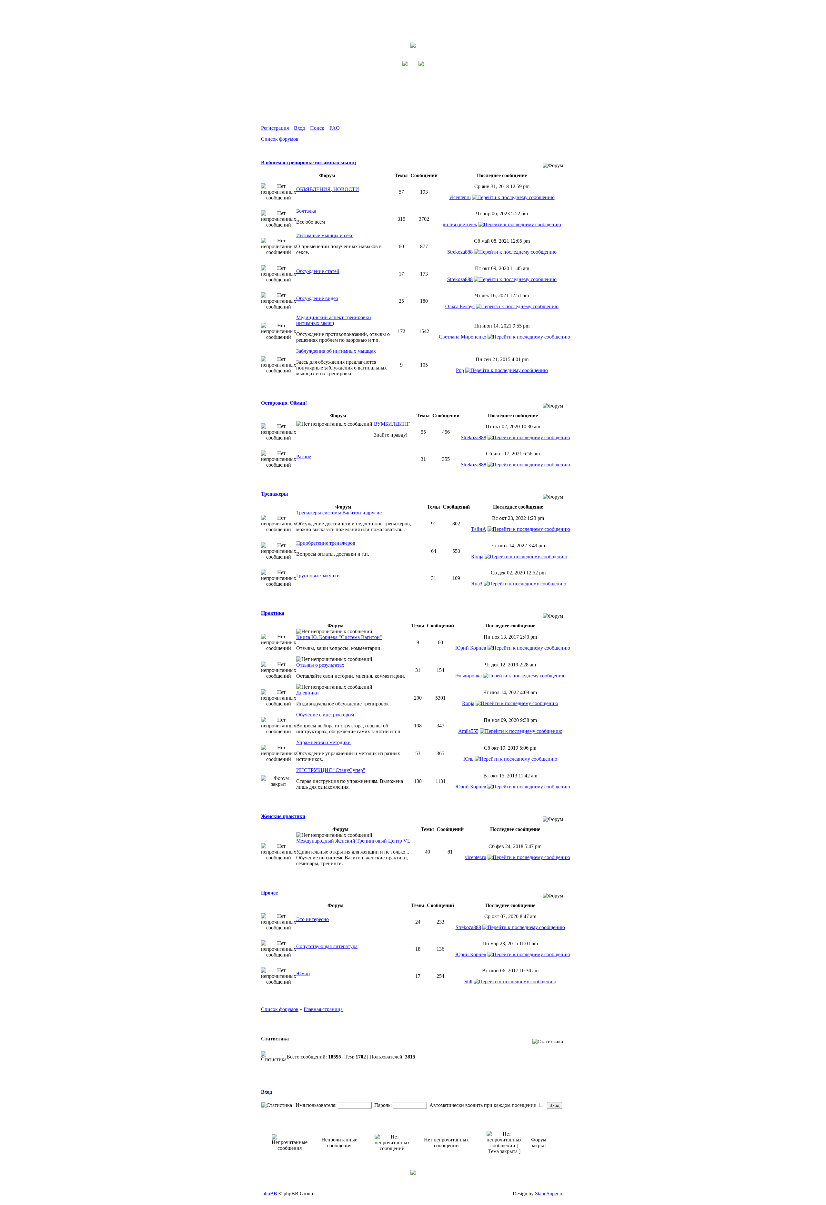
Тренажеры (274, 494)
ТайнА (478, 529)
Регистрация (275, 128)
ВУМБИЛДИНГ (392, 424)
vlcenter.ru (460, 197)
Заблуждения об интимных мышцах (336, 351)
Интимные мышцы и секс (324, 235)
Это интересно (312, 919)
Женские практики (283, 816)
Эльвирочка (468, 675)
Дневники (307, 692)
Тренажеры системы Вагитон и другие (339, 512)
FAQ (334, 128)
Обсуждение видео (317, 298)
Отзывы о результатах (320, 665)
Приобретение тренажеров (325, 543)
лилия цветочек (460, 224)
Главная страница (323, 1009)
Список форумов (279, 139)
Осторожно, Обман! (284, 403)
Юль (468, 759)
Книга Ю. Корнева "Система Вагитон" (339, 637)
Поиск (317, 128)
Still (468, 981)
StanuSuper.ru (549, 1193)
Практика (272, 613)
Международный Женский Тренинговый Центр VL (353, 841)
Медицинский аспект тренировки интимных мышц (333, 320)
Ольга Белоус (460, 306)
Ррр (460, 370)
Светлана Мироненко (462, 336)
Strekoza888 (460, 252)
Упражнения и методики (323, 742)
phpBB (269, 1193)
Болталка (306, 211)
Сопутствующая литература (327, 946)
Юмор (303, 973)
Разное (303, 456)
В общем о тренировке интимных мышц (308, 162)
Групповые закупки (318, 575)
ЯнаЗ (476, 583)
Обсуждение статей (317, 271)
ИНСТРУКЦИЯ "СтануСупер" (330, 770)
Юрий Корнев (470, 648)
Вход (299, 128)
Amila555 (468, 731)
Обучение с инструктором (325, 714)
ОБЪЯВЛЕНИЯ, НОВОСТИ (327, 189)
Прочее (269, 893)
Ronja (477, 556)
